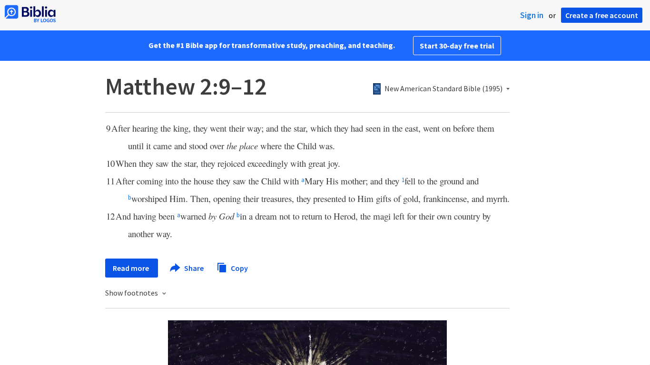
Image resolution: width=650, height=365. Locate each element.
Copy (238, 267)
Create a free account (601, 15)
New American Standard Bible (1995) (443, 89)
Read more (131, 268)
